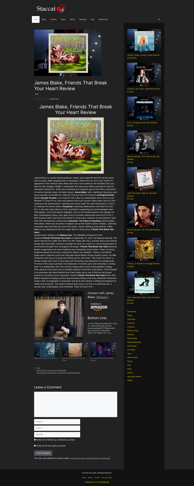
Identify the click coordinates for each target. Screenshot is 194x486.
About (90, 477)
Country (53, 19)
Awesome (131, 311)
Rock (44, 19)
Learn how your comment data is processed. (90, 458)
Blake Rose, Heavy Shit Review (45, 358)
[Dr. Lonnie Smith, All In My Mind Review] (103, 349)
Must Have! (132, 357)
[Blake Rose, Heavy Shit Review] (47, 349)
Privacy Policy (107, 477)
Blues (63, 19)
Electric (130, 334)
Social (130, 373)
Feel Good (132, 346)
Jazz (92, 19)
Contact (97, 477)
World (72, 19)
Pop (35, 19)
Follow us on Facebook (97, 482)
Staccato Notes (134, 376)
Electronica (103, 19)
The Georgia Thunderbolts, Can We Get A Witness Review (58, 373)
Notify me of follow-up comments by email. (55, 440)
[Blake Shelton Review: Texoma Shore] (75, 349)
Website (101, 297)
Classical (82, 19)
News (129, 361)
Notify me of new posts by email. (51, 446)
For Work (131, 350)
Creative (131, 327)
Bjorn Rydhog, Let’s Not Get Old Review (52, 370)
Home (84, 477)
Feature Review (134, 342)
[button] (159, 19)
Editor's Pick (132, 331)
